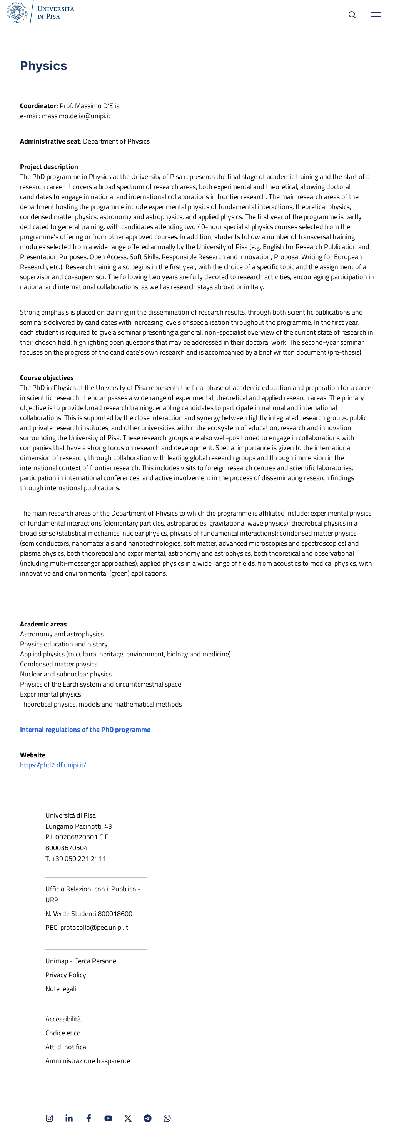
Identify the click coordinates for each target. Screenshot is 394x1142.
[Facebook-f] (89, 1118)
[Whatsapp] (167, 1118)
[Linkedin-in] (69, 1118)
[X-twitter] (128, 1118)
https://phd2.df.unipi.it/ (53, 765)
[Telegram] (148, 1118)
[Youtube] (108, 1118)
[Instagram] (49, 1118)
